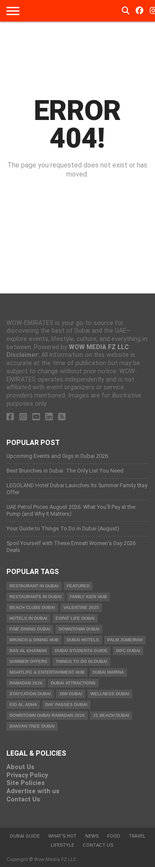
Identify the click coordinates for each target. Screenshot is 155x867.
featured (78, 585)
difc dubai (128, 650)
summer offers (28, 661)
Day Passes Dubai (66, 704)
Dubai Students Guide (81, 650)
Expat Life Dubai (75, 618)
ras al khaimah (27, 650)
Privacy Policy (27, 775)
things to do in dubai (81, 661)
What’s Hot (62, 836)
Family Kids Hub (88, 596)
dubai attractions (73, 683)
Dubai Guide (25, 836)
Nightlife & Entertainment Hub (46, 672)
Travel (137, 836)
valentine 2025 (81, 607)
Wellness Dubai (109, 693)
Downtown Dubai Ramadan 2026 (47, 715)
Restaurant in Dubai (34, 585)
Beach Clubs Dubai (32, 607)
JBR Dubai (70, 693)
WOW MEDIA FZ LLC (99, 347)
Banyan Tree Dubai (32, 726)
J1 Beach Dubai (111, 715)
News (92, 836)
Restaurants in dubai (35, 596)
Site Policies (25, 783)
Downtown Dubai (79, 629)
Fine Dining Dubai (29, 629)
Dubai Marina (108, 672)
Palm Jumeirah (125, 639)
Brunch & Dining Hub (34, 639)
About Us (20, 767)
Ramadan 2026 (26, 683)
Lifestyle (62, 845)
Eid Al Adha (23, 704)
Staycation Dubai (30, 693)
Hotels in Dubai (28, 618)
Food (113, 836)
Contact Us (23, 799)
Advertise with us (32, 791)
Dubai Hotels (83, 639)
